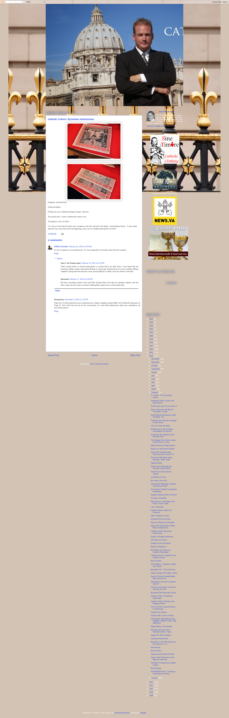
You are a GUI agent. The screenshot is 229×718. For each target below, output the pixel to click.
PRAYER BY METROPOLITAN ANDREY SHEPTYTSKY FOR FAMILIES (163, 621)
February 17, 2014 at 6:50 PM (81, 279)
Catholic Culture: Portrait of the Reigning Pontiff (163, 602)
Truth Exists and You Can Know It (164, 406)
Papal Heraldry (156, 463)
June (153, 379)
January (154, 678)
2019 (151, 339)
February (155, 392)
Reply (56, 253)
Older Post (135, 355)
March (154, 389)
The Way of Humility (158, 498)
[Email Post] (62, 234)
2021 (151, 332)
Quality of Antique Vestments (162, 537)
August (154, 372)
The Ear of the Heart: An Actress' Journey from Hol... (163, 588)
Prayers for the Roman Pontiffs (163, 449)
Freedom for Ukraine (158, 612)
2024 (151, 322)
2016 (151, 349)
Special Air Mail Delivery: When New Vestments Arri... (163, 527)
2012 (151, 685)
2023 (151, 326)
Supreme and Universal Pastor (162, 654)
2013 (151, 682)
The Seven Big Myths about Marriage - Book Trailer (161, 459)
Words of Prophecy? (158, 547)
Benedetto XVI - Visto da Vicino (163, 570)
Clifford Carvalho (61, 247)
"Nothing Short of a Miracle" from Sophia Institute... (163, 556)
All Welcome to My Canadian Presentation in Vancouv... (162, 430)
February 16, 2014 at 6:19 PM (93, 263)
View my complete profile (156, 126)
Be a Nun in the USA (159, 481)
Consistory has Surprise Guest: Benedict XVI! (163, 436)
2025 (151, 319)
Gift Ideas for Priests (159, 540)
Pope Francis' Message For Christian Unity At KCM (161, 467)
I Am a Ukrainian (157, 507)
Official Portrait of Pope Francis (163, 445)
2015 (151, 353)
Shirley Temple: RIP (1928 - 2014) (164, 573)
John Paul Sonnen (166, 112)
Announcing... (156, 647)
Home (94, 355)
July (153, 376)
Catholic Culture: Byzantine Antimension (161, 532)
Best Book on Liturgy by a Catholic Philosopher (161, 551)
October (154, 366)
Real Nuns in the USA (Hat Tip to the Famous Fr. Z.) (163, 643)
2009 (151, 696)
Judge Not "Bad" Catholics (161, 635)
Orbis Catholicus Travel (160, 516)
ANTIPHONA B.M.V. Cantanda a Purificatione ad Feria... (163, 673)
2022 (151, 329)
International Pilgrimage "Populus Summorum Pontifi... (163, 485)
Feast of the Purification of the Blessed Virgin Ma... (162, 658)
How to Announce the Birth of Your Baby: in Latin (162, 411)
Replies (60, 259)
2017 (151, 346)
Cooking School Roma (159, 639)
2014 (151, 356)
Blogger (143, 713)
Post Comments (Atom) (99, 364)
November (155, 362)
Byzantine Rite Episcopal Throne (163, 593)
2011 (151, 689)
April (153, 386)
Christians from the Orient (161, 519)
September (155, 369)
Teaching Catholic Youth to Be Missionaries (162, 402)
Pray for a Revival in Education (163, 522)
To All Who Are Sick (158, 477)
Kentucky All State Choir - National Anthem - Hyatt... (162, 631)
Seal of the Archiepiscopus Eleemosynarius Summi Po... (163, 453)
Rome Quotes (156, 561)
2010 (151, 692)
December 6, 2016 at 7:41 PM (76, 300)
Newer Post (53, 355)
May (153, 382)
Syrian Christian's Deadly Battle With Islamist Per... (163, 577)
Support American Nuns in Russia (164, 495)
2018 (151, 342)
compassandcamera (122, 713)
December (155, 359)
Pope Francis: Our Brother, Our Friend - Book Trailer (163, 503)
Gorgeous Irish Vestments (161, 543)
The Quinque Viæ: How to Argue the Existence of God (163, 441)
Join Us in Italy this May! (160, 426)
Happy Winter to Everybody (161, 626)
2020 (151, 336)
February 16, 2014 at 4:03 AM (80, 247)
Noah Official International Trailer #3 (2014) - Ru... (163, 416)
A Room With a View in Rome (162, 616)
